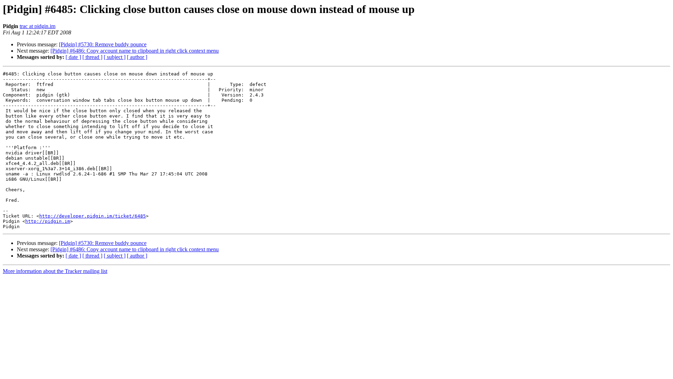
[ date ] (73, 57)
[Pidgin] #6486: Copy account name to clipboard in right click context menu (134, 51)
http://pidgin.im (47, 221)
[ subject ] (114, 57)
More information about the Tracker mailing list (55, 271)
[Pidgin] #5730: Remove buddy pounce (103, 44)
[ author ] (137, 57)
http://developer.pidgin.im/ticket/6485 (92, 216)
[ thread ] (92, 57)
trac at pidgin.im (37, 26)
